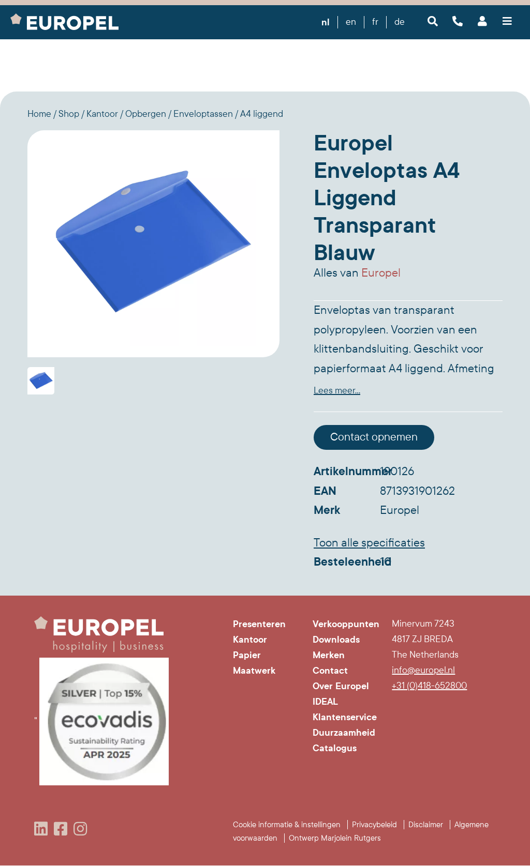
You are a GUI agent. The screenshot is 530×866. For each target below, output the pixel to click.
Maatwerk (254, 670)
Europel (381, 273)
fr (375, 22)
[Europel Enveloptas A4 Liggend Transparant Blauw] (153, 243)
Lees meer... (337, 390)
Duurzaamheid (344, 732)
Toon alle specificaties (369, 543)
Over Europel (341, 686)
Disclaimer (425, 824)
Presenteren (259, 624)
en (351, 22)
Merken (329, 655)
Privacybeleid (374, 824)
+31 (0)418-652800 (429, 685)
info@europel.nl (423, 670)
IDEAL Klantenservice (345, 709)
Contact (330, 670)
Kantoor (250, 639)
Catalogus (335, 748)
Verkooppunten (345, 624)
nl (325, 22)
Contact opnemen (374, 437)
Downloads (336, 639)
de (399, 22)
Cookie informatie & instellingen (287, 824)
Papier (247, 655)
